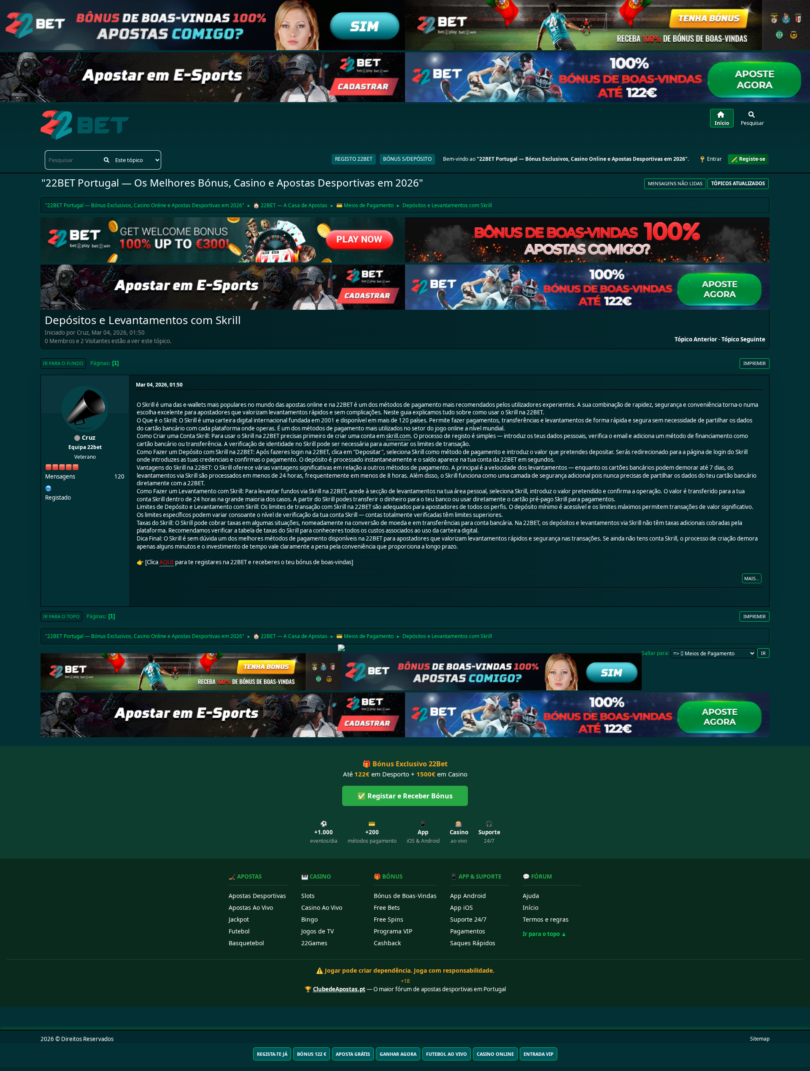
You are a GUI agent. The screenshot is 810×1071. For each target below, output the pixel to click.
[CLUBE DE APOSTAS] (48, 487)
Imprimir (754, 363)
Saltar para (655, 652)
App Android (468, 896)
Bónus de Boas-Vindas (405, 896)
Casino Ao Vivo (321, 907)
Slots (308, 896)
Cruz (88, 437)
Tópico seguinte (743, 339)
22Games (314, 943)
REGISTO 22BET (354, 158)
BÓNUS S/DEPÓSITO (407, 158)
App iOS (461, 907)
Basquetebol (246, 943)
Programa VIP (393, 931)
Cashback (387, 943)
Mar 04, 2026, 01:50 (159, 384)
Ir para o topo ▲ (545, 934)
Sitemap (760, 1038)
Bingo (309, 919)
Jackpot (239, 919)
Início (530, 907)
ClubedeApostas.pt (339, 989)
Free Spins (388, 919)
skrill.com (398, 436)
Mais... (751, 578)
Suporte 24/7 (468, 919)
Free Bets (387, 907)
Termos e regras (546, 919)
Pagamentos (467, 931)
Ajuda (531, 896)
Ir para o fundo (63, 363)
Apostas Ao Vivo (251, 907)
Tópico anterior (696, 339)
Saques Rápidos (472, 943)
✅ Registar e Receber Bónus (405, 796)
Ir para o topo (61, 616)
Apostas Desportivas (257, 896)
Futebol (239, 931)
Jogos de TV (317, 931)
